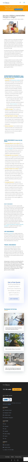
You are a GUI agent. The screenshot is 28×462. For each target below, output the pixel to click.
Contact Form (7, 447)
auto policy (10, 148)
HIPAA (12, 456)
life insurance (9, 233)
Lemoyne (6, 426)
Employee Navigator (8, 417)
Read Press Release (18, 9)
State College (7, 433)
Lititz (5, 428)
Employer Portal (7, 412)
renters (21, 19)
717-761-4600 (7, 389)
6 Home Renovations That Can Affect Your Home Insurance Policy (13, 328)
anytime (9, 404)
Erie (5, 424)
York (5, 438)
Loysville (6, 431)
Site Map (7, 456)
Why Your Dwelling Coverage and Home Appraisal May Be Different (13, 369)
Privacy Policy (18, 456)
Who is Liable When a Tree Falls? (13, 349)
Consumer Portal (7, 410)
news (19, 19)
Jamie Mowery (7, 19)
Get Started (14, 298)
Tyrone (5, 436)
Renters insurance (13, 103)
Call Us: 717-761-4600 (8, 449)
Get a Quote (17, 389)
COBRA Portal (7, 415)
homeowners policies (16, 80)
